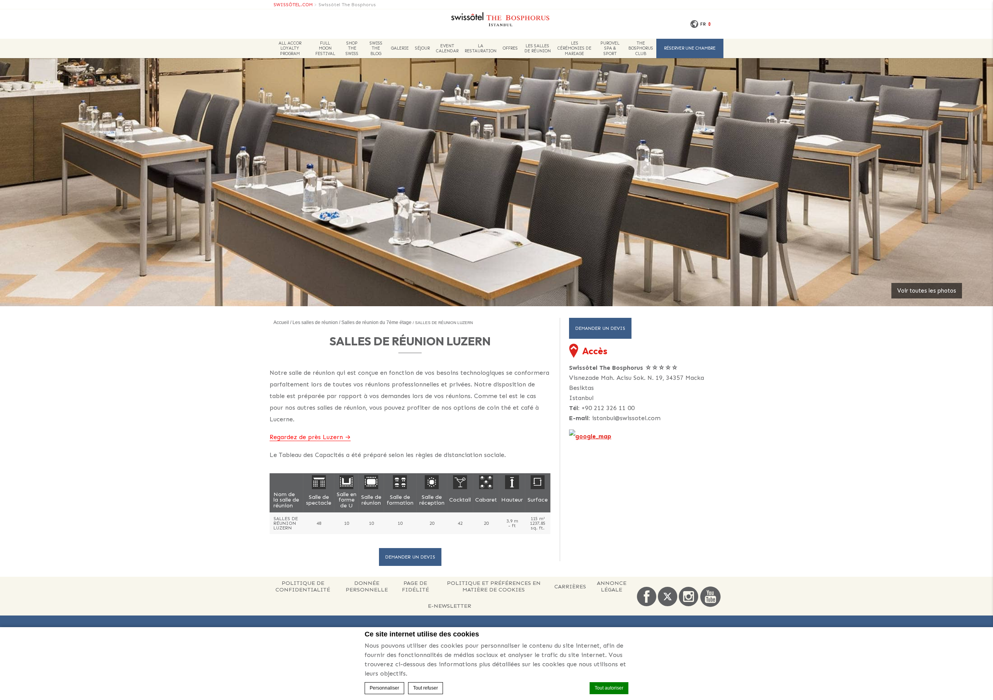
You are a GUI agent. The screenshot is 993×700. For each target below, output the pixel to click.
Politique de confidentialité (302, 586)
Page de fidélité (415, 586)
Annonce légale (611, 586)
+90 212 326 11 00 (608, 408)
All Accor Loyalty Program (290, 48)
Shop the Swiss (352, 48)
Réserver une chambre (690, 48)
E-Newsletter (449, 605)
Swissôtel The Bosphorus (347, 4)
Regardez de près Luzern (306, 437)
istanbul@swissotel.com (626, 418)
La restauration (480, 48)
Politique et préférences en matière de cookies (494, 586)
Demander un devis (410, 557)
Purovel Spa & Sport (609, 48)
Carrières (570, 586)
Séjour (422, 48)
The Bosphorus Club (640, 48)
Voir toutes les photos (926, 290)
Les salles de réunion (537, 48)
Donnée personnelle (367, 586)
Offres (510, 48)
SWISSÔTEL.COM (293, 4)
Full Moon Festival (325, 48)
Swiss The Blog (376, 48)
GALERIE (400, 48)
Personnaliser (384, 688)
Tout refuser (425, 688)
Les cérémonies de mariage (574, 48)
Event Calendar (447, 48)
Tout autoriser (609, 688)
